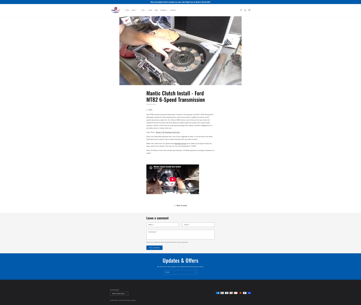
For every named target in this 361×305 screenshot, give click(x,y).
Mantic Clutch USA (120, 300)
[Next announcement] (250, 2)
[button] (241, 10)
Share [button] (150, 110)
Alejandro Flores (181, 143)
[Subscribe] (195, 272)
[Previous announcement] (111, 2)
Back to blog (182, 205)
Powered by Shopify (130, 300)
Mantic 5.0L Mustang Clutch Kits (168, 132)
